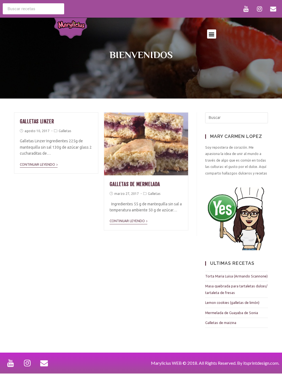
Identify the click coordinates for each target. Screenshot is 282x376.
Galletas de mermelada (135, 184)
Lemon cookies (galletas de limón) (232, 302)
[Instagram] (260, 9)
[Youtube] (246, 9)
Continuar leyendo (37, 164)
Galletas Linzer (37, 121)
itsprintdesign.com (260, 363)
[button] (211, 34)
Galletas (65, 131)
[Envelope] (273, 9)
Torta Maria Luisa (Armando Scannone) (236, 276)
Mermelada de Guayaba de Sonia (231, 313)
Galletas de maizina (220, 323)
